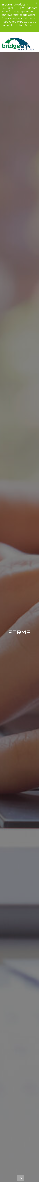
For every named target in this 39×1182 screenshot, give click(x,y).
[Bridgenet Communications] (18, 44)
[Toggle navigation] (5, 35)
